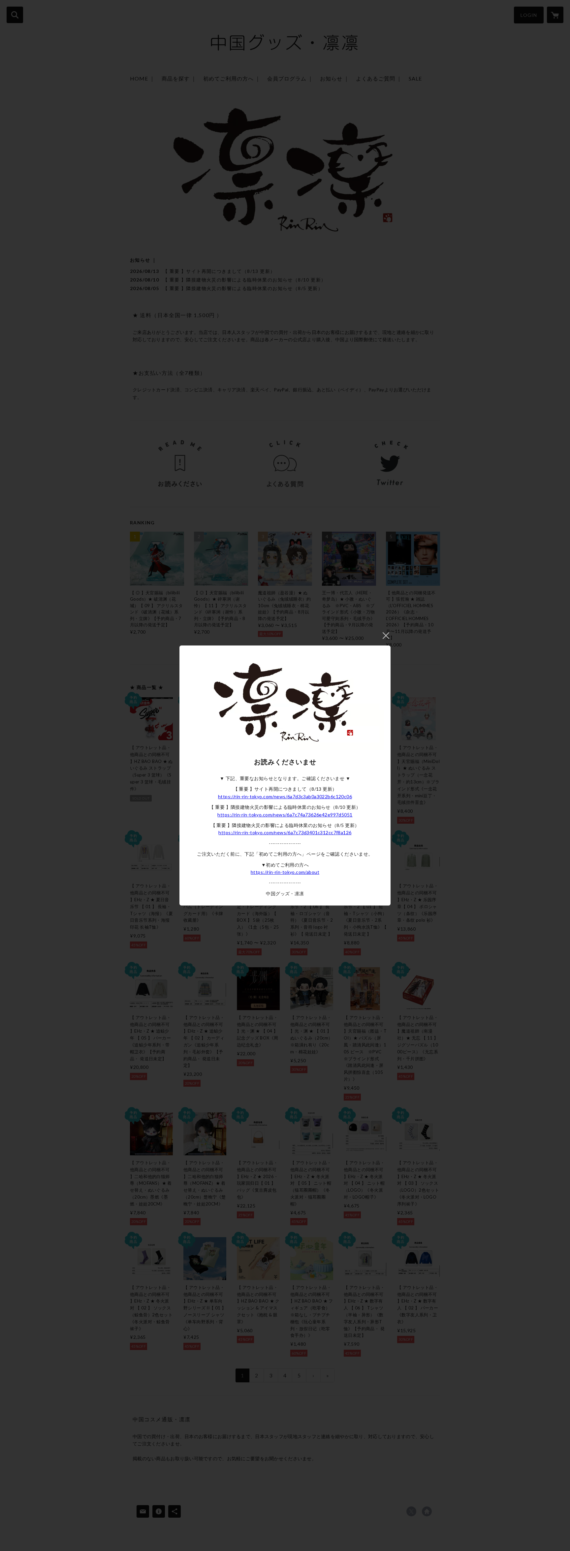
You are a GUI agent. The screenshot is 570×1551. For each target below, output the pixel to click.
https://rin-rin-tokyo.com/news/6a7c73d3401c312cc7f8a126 (284, 832)
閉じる (386, 635)
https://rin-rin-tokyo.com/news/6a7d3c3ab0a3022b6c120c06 (285, 796)
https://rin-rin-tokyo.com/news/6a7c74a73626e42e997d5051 (284, 814)
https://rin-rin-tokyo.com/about (285, 872)
